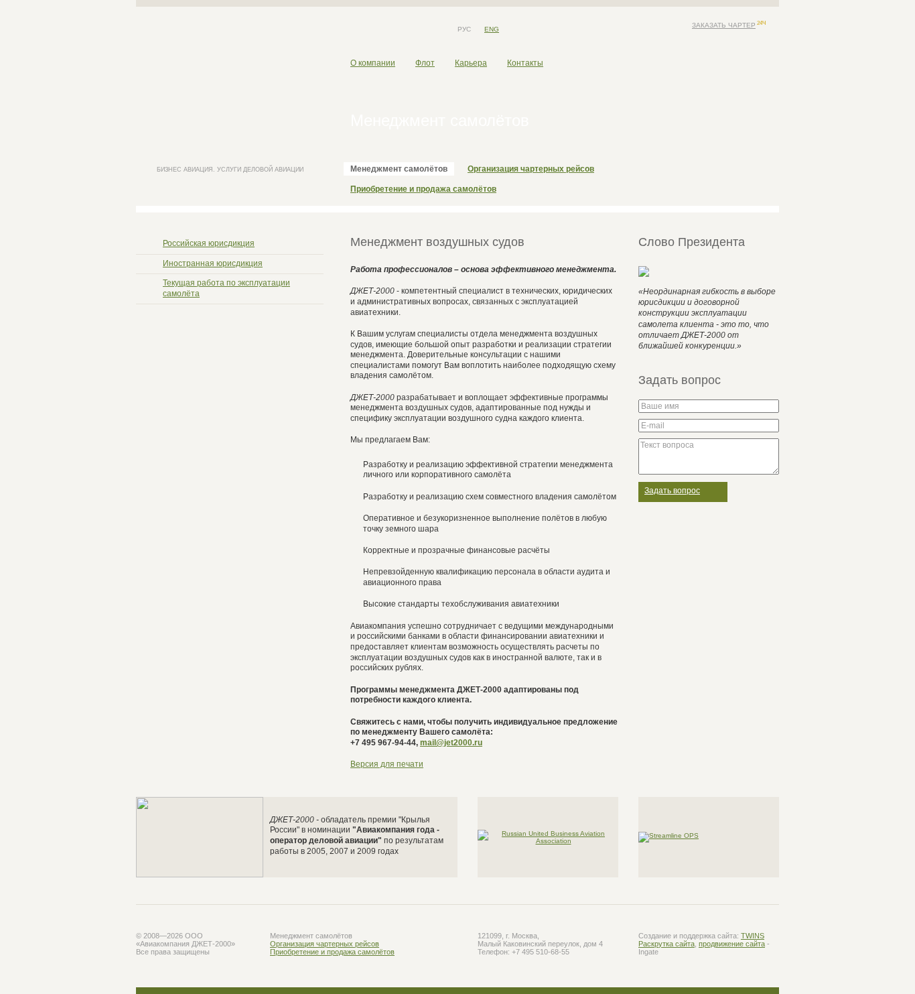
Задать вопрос (672, 490)
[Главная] (353, 29)
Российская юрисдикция (209, 243)
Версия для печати (386, 764)
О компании (372, 63)
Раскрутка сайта (666, 944)
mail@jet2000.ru (451, 742)
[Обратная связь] (373, 29)
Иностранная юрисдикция (213, 263)
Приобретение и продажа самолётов (423, 189)
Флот (425, 63)
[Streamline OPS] (668, 836)
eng (491, 29)
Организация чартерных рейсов (531, 169)
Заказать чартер (724, 25)
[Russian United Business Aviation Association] (548, 836)
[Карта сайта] (394, 29)
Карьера (471, 63)
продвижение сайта (732, 944)
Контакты (525, 63)
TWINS (752, 936)
